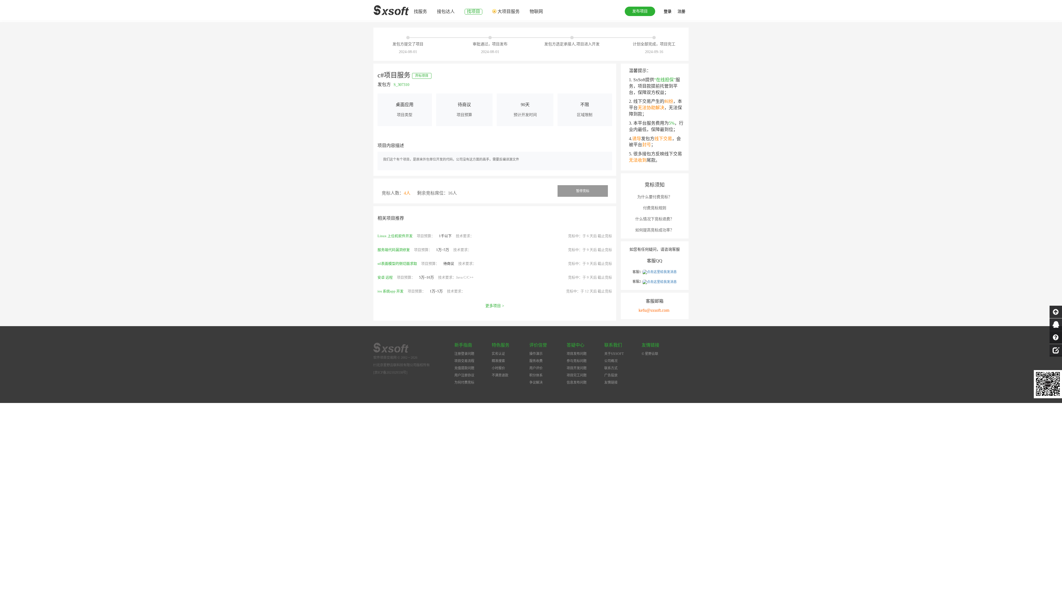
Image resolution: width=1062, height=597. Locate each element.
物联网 (536, 11)
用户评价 (536, 368)
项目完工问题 (577, 375)
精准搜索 (498, 361)
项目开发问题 (577, 368)
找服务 (420, 11)
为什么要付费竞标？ (654, 197)
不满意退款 (500, 375)
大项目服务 (509, 11)
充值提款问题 (464, 368)
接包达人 (446, 11)
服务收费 (536, 361)
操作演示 (536, 354)
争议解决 (536, 382)
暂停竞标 (582, 191)
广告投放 (611, 375)
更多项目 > (494, 306)
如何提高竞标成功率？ (654, 230)
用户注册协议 (464, 375)
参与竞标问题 (577, 361)
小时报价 (498, 368)
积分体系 (536, 375)
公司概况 (611, 361)
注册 (681, 11)
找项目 (473, 11)
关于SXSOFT (614, 354)
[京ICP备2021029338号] (390, 373)
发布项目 (640, 11)
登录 (667, 11)
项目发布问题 (577, 354)
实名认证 (498, 354)
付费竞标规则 (654, 208)
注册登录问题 (464, 354)
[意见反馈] (1056, 349)
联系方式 (611, 368)
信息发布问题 (577, 382)
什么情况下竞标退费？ (654, 219)
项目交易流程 (464, 361)
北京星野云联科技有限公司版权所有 (401, 365)
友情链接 (611, 382)
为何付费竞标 (464, 382)
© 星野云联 (650, 354)
